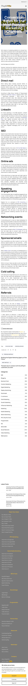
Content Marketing (6, 384)
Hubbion (22, 331)
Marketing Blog (5, 640)
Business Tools (5, 381)
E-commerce (4, 396)
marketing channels (19, 346)
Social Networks (5, 430)
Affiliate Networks (6, 637)
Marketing (20, 36)
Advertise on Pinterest (7, 566)
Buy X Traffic (5, 523)
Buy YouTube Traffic (6, 517)
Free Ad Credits (5, 614)
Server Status (5, 651)
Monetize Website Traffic (8, 621)
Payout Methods (6, 625)
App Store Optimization (7, 580)
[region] (14, 674)
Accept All (14, 675)
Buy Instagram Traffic (7, 519)
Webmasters (4, 436)
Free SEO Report (6, 576)
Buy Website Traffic (6, 514)
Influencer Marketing (6, 405)
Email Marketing (5, 399)
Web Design (4, 595)
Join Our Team (7, 661)
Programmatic (4, 420)
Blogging (3, 378)
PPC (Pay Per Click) (6, 417)
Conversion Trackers (7, 635)
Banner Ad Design (6, 597)
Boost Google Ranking (7, 532)
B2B (2, 375)
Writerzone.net (15, 335)
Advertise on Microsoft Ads (8, 544)
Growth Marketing (5, 402)
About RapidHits (6, 659)
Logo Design (5, 592)
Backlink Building (6, 583)
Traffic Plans (5, 607)
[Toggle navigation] (22, 6)
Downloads (4, 393)
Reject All (14, 683)
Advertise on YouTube (7, 558)
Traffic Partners (5, 611)
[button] (23, 2)
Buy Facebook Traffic (7, 521)
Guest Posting (5, 585)
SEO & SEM (4, 426)
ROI (2, 423)
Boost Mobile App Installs (8, 525)
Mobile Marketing (5, 411)
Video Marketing (5, 433)
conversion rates (9, 346)
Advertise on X (5, 569)
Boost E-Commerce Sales (8, 530)
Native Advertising (5, 414)
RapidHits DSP (5, 605)
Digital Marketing (5, 387)
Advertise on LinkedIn (7, 560)
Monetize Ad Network (7, 623)
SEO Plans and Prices (7, 578)
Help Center (5, 647)
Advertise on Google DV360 (8, 542)
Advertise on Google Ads (8, 539)
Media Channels (5, 609)
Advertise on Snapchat (7, 564)
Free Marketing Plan (6, 633)
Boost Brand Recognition (8, 527)
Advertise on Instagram (7, 556)
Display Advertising (6, 390)
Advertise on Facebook (7, 553)
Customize (14, 679)
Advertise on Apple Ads (7, 546)
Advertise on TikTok (6, 562)
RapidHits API (5, 649)
